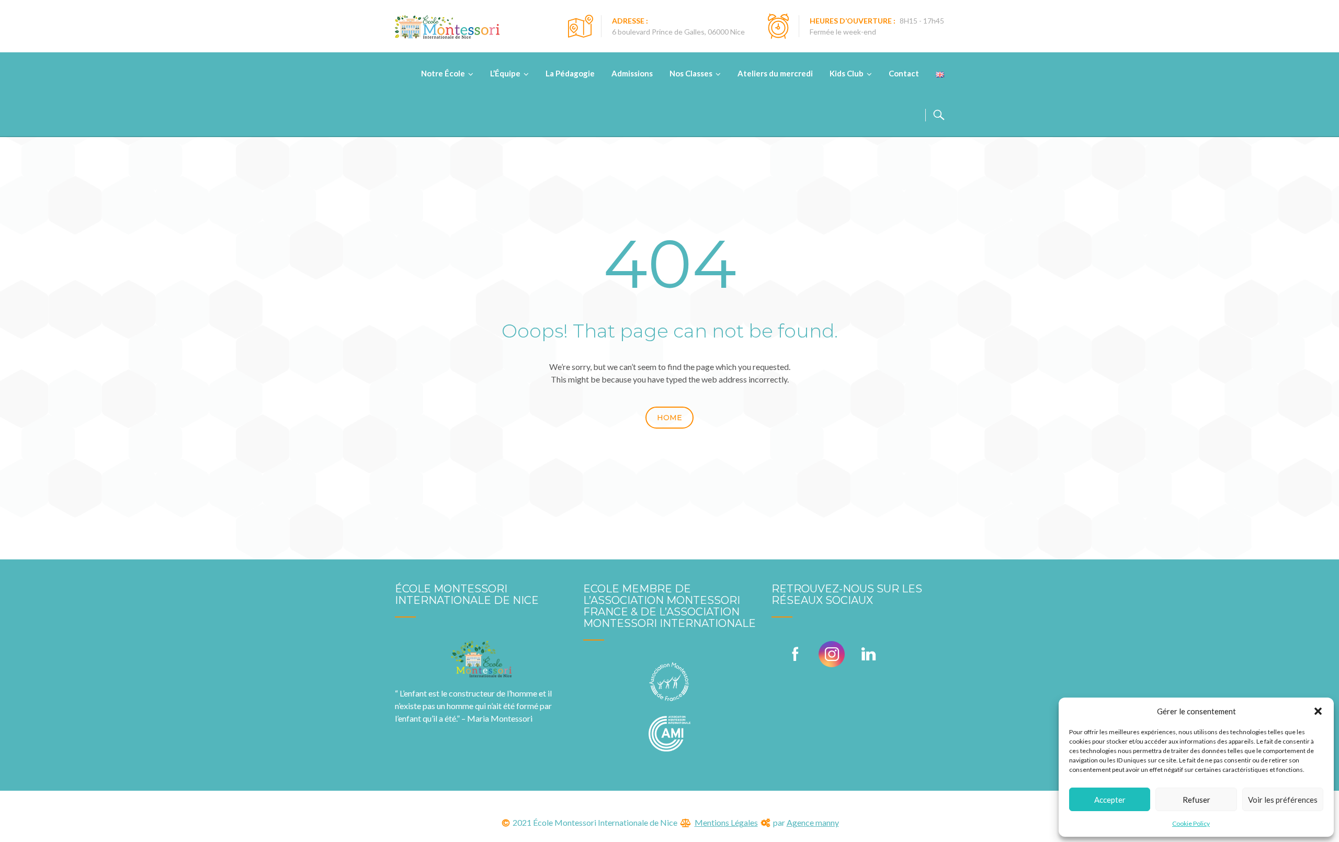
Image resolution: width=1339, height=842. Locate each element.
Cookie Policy (1191, 823)
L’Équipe (505, 73)
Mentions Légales (726, 822)
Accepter (1110, 799)
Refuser (1196, 799)
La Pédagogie (570, 73)
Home (669, 417)
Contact (904, 73)
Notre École (443, 73)
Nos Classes (691, 73)
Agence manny (813, 822)
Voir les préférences (1283, 799)
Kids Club (847, 73)
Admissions (632, 73)
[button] (1318, 711)
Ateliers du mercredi (775, 73)
